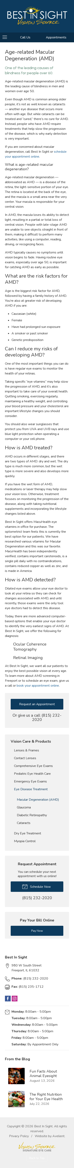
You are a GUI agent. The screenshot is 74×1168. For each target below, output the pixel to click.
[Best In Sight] (37, 15)
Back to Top (37, 1158)
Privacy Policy (19, 1136)
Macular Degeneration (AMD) (38, 799)
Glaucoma (24, 807)
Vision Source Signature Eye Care (37, 1146)
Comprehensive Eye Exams (33, 766)
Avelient (58, 1136)
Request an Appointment (37, 704)
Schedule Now (40, 886)
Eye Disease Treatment (31, 789)
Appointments (56, 37)
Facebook (8, 998)
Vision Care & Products (31, 741)
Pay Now (37, 931)
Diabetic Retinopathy (32, 815)
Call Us (25, 37)
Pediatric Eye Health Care (32, 773)
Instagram (14, 998)
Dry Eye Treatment (27, 833)
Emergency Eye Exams (30, 781)
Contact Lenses (25, 758)
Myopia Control (25, 841)
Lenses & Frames (26, 750)
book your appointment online (38, 685)
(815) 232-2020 (46, 717)
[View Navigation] (6, 37)
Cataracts (23, 823)
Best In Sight (43, 1126)
